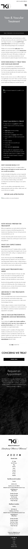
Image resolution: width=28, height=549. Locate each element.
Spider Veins (14, 359)
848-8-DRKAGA (4, 339)
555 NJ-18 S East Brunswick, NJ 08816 (14, 484)
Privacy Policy (14, 544)
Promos (14, 539)
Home (5, 33)
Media (14, 543)
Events (14, 541)
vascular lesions (22, 50)
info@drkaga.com (14, 489)
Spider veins (7, 130)
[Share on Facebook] (9, 344)
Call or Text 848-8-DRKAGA (21, 1)
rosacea (14, 134)
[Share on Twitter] (11, 344)
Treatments (9, 33)
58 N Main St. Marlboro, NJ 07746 (14, 510)
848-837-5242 (14, 546)
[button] (26, 5)
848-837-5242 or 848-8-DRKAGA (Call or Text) (14, 487)
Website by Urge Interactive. (14, 533)
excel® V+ (15, 123)
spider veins (17, 48)
